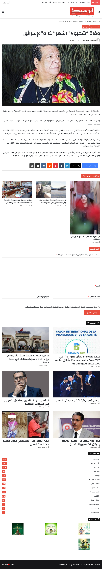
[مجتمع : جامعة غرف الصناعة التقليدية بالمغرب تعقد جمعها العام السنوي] (17, 189)
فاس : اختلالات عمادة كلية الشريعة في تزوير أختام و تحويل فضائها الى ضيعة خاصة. (27, 359)
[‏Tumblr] (61, 165)
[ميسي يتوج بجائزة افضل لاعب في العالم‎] (76, 384)
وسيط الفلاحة (94, 504)
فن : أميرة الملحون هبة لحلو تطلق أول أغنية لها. (85, 238)
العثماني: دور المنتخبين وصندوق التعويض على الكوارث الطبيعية (26, 402)
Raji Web (5, 564)
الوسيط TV (95, 512)
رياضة (97, 475)
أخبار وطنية (95, 463)
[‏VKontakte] (43, 165)
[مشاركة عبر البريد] (37, 165)
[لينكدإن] (67, 165)
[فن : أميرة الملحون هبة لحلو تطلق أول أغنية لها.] (85, 207)
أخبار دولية (95, 488)
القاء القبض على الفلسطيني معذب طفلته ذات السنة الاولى (26, 442)
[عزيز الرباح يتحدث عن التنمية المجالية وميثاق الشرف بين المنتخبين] (76, 424)
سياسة (96, 471)
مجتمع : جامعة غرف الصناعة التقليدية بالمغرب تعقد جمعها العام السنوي (18, 201)
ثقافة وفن (87, 21)
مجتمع (85, 26)
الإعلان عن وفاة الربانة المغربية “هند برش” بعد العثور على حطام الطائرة (52, 201)
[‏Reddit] (49, 165)
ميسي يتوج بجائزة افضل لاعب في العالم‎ (78, 400)
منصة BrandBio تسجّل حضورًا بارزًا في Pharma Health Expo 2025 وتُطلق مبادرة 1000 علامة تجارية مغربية (77, 360)
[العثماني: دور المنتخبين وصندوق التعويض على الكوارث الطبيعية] (25, 384)
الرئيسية (96, 21)
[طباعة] (31, 165)
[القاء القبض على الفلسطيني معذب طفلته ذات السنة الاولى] (25, 424)
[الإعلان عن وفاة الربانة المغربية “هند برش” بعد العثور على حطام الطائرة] (51, 189)
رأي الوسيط (95, 508)
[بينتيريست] (55, 165)
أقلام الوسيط (94, 479)
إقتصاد (96, 496)
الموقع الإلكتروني (43, 296)
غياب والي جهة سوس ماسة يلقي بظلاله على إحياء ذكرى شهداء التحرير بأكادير (63, 2)
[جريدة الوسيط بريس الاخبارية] (82, 12)
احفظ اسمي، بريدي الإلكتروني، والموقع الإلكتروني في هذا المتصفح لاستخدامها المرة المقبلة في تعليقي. (61, 307)
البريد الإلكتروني (94, 296)
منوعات (96, 459)
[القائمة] (3, 12)
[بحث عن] (99, 12)
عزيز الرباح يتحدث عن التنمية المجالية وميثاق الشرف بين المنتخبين (80, 442)
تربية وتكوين (94, 492)
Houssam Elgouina (89, 40)
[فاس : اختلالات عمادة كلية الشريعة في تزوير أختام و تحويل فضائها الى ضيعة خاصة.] (25, 340)
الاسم (97, 285)
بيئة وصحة (95, 500)
